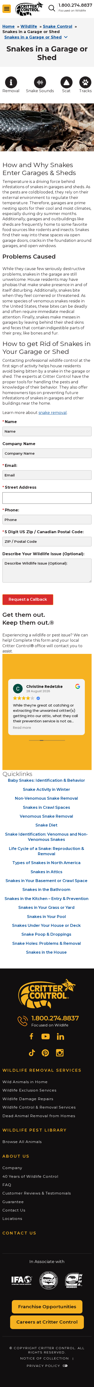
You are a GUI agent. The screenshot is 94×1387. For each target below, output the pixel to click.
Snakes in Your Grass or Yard (46, 907)
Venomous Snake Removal (46, 816)
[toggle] (6, 9)
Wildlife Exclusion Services (29, 1090)
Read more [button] (24, 728)
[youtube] (45, 1037)
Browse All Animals (22, 1141)
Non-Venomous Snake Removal (46, 798)
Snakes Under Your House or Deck (46, 925)
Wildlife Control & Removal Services (39, 1107)
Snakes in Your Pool (46, 916)
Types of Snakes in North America (46, 863)
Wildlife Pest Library (34, 1130)
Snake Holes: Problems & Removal (46, 943)
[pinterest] (45, 1053)
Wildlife (28, 26)
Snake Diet (46, 825)
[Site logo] (29, 8)
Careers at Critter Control (47, 1322)
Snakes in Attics (46, 872)
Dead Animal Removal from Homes (38, 1116)
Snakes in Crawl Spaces (46, 807)
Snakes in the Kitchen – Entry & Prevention (46, 898)
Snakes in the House (46, 952)
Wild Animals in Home (25, 1082)
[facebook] (31, 1037)
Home (8, 26)
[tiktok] (32, 1053)
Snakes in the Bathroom (46, 889)
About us (16, 1156)
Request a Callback (28, 599)
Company (12, 1168)
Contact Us (13, 1210)
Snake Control (57, 26)
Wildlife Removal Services (42, 1070)
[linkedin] (60, 1037)
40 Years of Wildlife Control (30, 1176)
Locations (12, 1218)
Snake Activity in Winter (46, 789)
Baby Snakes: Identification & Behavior (46, 780)
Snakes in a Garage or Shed (33, 37)
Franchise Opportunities (47, 1306)
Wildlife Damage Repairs (27, 1099)
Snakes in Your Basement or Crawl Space (46, 880)
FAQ (6, 1185)
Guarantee (13, 1202)
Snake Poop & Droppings (46, 934)
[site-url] (47, 994)
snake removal (53, 412)
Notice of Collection (44, 1358)
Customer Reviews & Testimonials (36, 1193)
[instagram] (60, 1053)
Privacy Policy (43, 1366)
